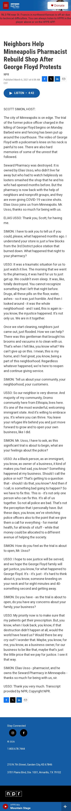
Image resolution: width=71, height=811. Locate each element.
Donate (59, 5)
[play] (5, 806)
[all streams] (66, 806)
